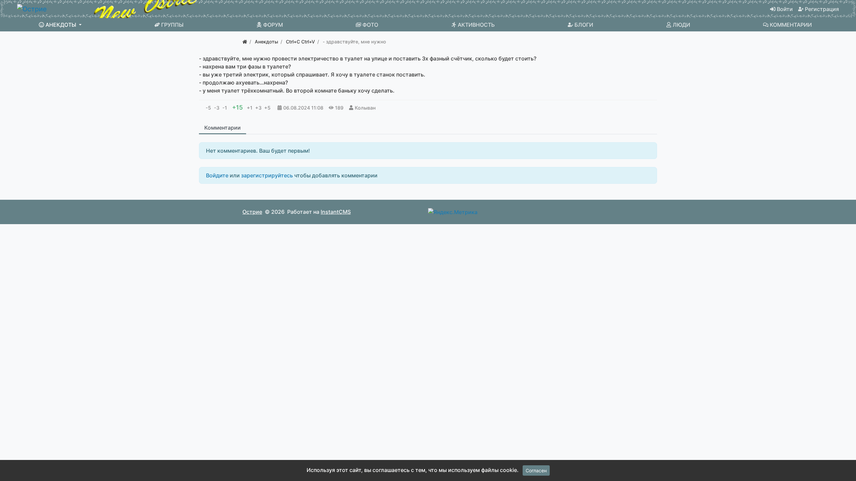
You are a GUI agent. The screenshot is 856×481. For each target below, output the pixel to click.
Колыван (365, 108)
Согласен (536, 470)
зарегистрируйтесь (267, 175)
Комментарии (222, 127)
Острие (252, 211)
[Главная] (244, 41)
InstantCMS (336, 211)
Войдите (217, 175)
